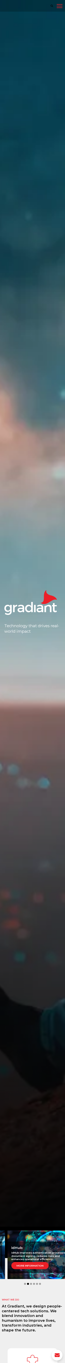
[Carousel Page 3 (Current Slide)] (31, 1284)
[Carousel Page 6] (40, 1284)
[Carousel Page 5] (37, 1284)
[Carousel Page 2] (28, 1284)
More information (32, 1264)
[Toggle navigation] (59, 6)
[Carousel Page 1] (25, 1284)
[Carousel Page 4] (34, 1284)
